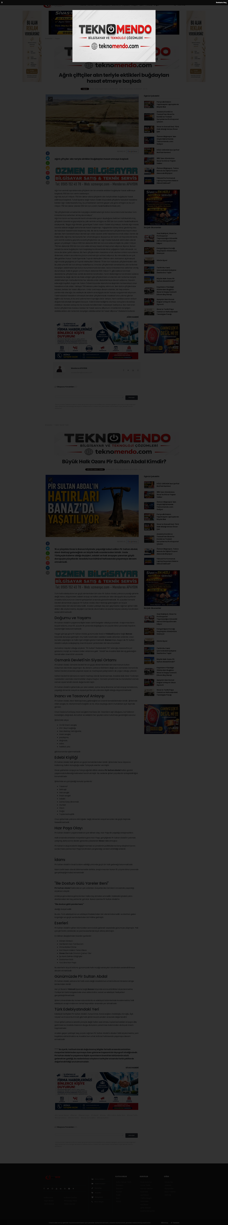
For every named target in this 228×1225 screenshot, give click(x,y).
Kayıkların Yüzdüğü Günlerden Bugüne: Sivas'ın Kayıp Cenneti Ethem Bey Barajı (166, 291)
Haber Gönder (69, 1204)
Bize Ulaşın (98, 1202)
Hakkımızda (48, 1197)
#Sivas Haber (73, 1118)
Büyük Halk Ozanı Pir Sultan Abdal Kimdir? (166, 279)
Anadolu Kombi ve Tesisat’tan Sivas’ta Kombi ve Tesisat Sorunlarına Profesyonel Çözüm (168, 117)
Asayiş (149, 4)
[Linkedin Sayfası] (61, 1188)
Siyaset (126, 4)
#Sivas (103, 1115)
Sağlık (134, 4)
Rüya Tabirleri (170, 1192)
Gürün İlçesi (162, 260)
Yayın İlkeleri (49, 1201)
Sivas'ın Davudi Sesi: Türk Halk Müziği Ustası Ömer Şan (168, 129)
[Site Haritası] (70, 1188)
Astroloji (168, 1195)
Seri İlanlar (144, 1204)
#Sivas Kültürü (60, 1118)
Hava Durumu (146, 1182)
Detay (165, 1223)
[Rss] (65, 1188)
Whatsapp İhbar (70, 1201)
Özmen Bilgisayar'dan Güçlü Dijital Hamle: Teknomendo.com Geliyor (166, 140)
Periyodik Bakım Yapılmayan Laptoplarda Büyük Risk (168, 104)
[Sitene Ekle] (74, 1188)
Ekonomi (116, 4)
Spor (141, 4)
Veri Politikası (49, 1204)
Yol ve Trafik (145, 1185)
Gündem (106, 4)
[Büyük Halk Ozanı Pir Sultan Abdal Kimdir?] (92, 506)
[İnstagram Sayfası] (53, 1188)
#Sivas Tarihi (132, 1115)
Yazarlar (98, 1188)
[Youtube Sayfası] (57, 1188)
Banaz (129, 633)
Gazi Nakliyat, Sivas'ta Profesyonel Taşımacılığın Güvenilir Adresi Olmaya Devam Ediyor (167, 238)
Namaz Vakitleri (146, 1188)
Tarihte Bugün (146, 1198)
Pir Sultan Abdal (113, 770)
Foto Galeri (99, 1179)
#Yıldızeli (94, 1115)
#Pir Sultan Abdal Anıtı (116, 1115)
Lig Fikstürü (144, 1195)
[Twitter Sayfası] (49, 1188)
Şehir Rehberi (145, 1208)
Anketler (168, 1185)
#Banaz (73, 1115)
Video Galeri (99, 1183)
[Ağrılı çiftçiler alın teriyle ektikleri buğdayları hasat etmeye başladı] (92, 120)
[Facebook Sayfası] (45, 1188)
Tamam (175, 1223)
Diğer (157, 4)
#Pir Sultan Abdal (62, 1115)
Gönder (131, 397)
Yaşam (57, 38)
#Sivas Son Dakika (88, 1118)
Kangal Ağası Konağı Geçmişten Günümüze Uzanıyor (167, 250)
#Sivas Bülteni (103, 1118)
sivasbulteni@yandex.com (81, 372)
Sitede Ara (169, 1182)
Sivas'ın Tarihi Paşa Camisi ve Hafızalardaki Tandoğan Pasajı (167, 311)
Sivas (101, 840)
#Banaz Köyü (83, 1115)
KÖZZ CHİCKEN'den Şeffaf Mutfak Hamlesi (168, 151)
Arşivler (98, 1192)
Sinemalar (144, 1201)
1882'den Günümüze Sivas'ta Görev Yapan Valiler (166, 161)
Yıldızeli (109, 633)
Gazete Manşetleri (147, 1211)
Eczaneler (144, 1192)
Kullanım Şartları (70, 1197)
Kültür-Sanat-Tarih (90, 4)
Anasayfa (48, 38)
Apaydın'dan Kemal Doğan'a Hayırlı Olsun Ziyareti (166, 302)
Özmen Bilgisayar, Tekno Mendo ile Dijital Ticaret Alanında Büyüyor (168, 170)
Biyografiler (169, 1188)
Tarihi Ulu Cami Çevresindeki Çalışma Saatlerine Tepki (166, 270)
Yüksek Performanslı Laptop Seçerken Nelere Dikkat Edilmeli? (167, 180)
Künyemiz (99, 1197)
